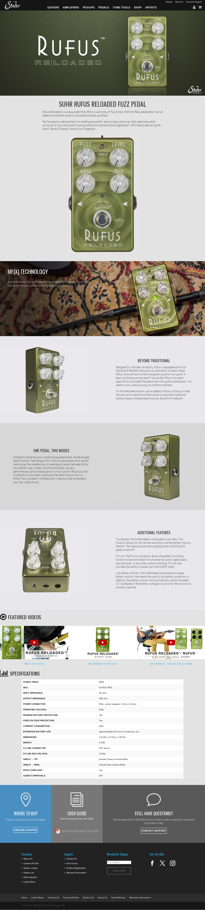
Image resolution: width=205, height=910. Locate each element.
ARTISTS (151, 7)
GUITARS (53, 7)
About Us (28, 859)
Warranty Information (76, 872)
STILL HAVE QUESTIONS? (154, 813)
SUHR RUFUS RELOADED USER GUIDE (80, 831)
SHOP (138, 7)
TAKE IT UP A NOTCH (34, 664)
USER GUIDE (76, 813)
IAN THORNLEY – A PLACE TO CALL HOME (171, 664)
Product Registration (76, 868)
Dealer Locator (31, 868)
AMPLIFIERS (71, 7)
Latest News (29, 882)
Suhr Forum (72, 863)
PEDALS (103, 7)
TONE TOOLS (121, 7)
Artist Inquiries (30, 877)
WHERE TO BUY (26, 813)
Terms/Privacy (118, 897)
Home (24, 897)
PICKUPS (89, 7)
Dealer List (29, 872)
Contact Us (71, 859)
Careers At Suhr (31, 863)
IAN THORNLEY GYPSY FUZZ (102, 664)
